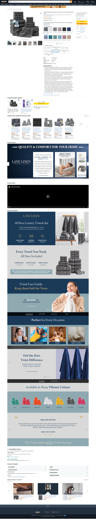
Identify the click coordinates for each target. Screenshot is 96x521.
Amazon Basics (18, 4)
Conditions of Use (34, 515)
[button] (2, 4)
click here (35, 473)
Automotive (87, 4)
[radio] (9, 43)
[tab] (29, 314)
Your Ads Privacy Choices (60, 515)
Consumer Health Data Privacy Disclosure (49, 515)
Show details (38, 108)
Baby (91, 4)
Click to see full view (24, 39)
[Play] (8, 206)
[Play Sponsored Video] (48, 489)
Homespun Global (83, 27)
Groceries (35, 4)
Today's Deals (46, 4)
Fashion (61, 4)
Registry (65, 4)
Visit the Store (79, 176)
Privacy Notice (40, 515)
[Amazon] (4, 1)
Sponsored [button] (8, 481)
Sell (58, 4)
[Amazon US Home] (38, 512)
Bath (13, 9)
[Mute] (87, 207)
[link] (27, 103)
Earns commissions (17, 186)
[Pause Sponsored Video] (32, 491)
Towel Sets (19, 9)
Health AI (6, 4)
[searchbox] (40, 2)
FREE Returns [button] (46, 25)
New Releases (29, 4)
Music (69, 4)
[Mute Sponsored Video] (32, 493)
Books (51, 4)
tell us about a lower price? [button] (19, 476)
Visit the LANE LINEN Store (48, 15)
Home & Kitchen (9, 9)
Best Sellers (24, 4)
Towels (16, 9)
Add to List (79, 37)
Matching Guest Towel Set (15, 187)
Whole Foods (40, 4)
